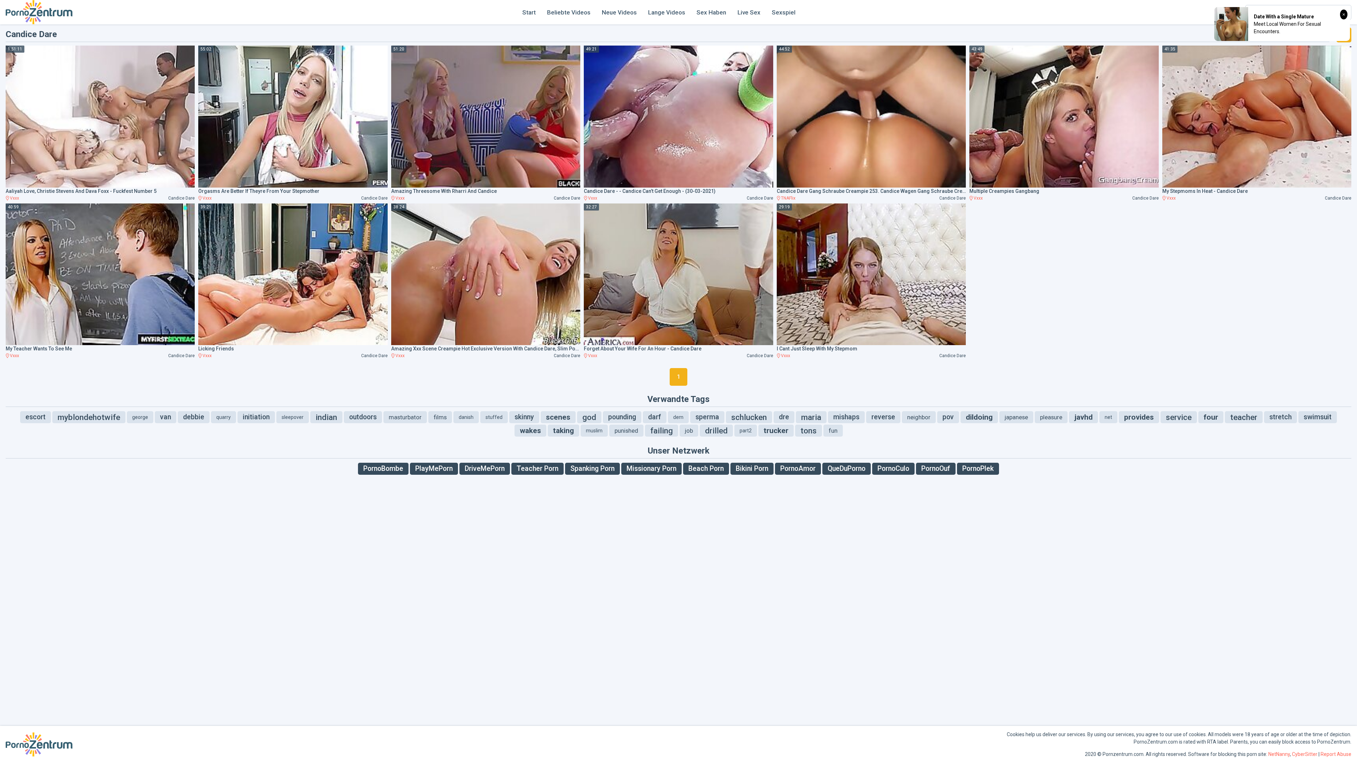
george (140, 417)
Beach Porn (706, 469)
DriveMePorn (485, 469)
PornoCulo (893, 469)
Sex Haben (711, 12)
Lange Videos (666, 12)
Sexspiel (783, 12)
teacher (1243, 417)
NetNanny (1279, 754)
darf (654, 417)
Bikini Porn (752, 469)
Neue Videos (619, 12)
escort (35, 417)
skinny (524, 417)
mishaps (846, 417)
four (1211, 417)
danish (466, 417)
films (440, 417)
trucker (776, 430)
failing (661, 430)
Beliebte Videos (569, 12)
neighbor (918, 417)
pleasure (1051, 417)
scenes (558, 417)
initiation (256, 417)
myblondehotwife (89, 417)
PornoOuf (935, 469)
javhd (1083, 417)
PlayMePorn (434, 469)
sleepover (293, 417)
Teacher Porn (537, 469)
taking (563, 430)
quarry (223, 417)
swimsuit (1318, 417)
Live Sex (749, 12)
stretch (1280, 417)
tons (808, 430)
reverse (883, 417)
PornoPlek (978, 469)
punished (626, 430)
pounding (622, 417)
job (689, 430)
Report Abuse (1336, 754)
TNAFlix (788, 198)
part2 (746, 430)
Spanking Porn (592, 469)
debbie (193, 417)
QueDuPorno (846, 469)
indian (326, 417)
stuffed (494, 417)
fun (833, 430)
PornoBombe (383, 469)
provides (1139, 417)
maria (811, 417)
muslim (594, 430)
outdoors (363, 417)
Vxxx (14, 198)
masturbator (405, 417)
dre (784, 417)
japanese (1016, 417)
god (589, 417)
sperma (707, 417)
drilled (716, 430)
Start (529, 12)
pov (948, 417)
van (165, 417)
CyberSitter (1304, 754)
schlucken (749, 417)
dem (678, 417)
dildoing (979, 417)
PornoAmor (798, 469)
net (1108, 417)
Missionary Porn (651, 469)
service (1179, 417)
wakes (530, 430)
